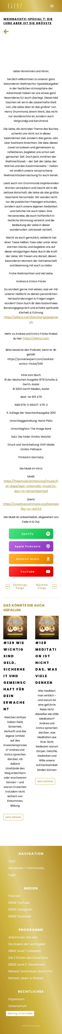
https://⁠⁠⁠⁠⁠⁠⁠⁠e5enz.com (36, 338)
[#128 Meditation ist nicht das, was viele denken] (47, 627)
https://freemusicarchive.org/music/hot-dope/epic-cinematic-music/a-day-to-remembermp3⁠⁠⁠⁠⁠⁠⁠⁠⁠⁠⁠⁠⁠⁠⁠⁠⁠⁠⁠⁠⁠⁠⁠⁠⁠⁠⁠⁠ (31, 486)
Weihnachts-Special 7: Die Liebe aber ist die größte (28, 21)
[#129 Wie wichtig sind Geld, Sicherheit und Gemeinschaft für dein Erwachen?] (15, 627)
